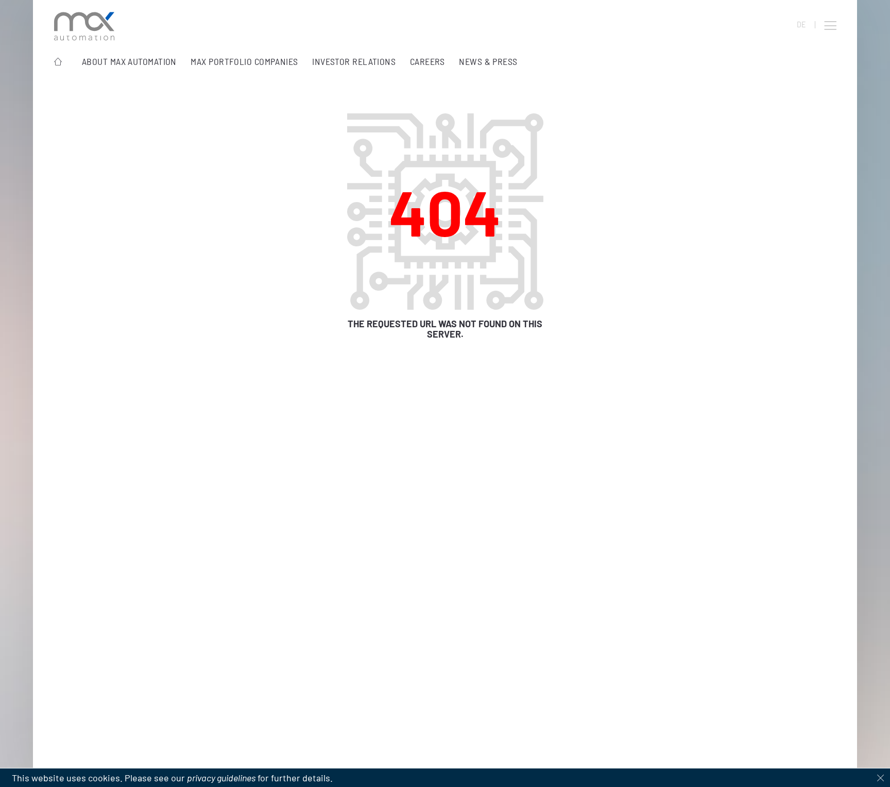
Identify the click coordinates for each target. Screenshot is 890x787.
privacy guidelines (221, 777)
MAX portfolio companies (244, 61)
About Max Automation (129, 61)
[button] (830, 26)
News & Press (488, 61)
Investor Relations (354, 61)
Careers (427, 61)
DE (801, 24)
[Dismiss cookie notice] (880, 777)
